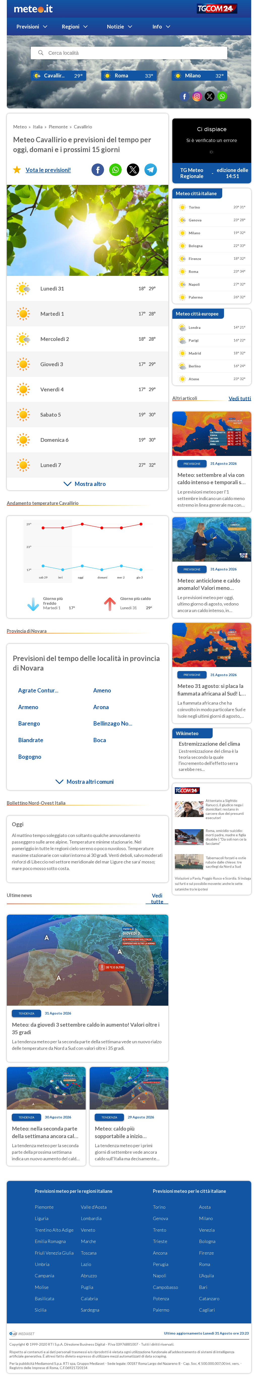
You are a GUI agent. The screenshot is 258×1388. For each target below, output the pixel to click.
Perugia (160, 1264)
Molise (42, 1287)
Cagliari (207, 1310)
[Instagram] (197, 96)
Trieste (160, 1241)
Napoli (159, 1275)
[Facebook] (184, 96)
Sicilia (40, 1310)
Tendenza (26, 1013)
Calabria (89, 1298)
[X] (210, 96)
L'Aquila (206, 1275)
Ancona (160, 1253)
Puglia (87, 1287)
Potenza (161, 1298)
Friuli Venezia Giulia (54, 1253)
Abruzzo (89, 1275)
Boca (99, 740)
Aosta (205, 1207)
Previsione (192, 464)
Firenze (206, 1253)
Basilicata (44, 1298)
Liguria (41, 1218)
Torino (159, 1207)
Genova (160, 1218)
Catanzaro (209, 1298)
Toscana (88, 1253)
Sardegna (90, 1310)
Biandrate (30, 740)
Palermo (161, 1310)
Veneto (88, 1230)
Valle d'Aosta (94, 1207)
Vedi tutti (240, 398)
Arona (101, 707)
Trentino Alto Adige (54, 1230)
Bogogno (29, 756)
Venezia (207, 1230)
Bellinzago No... (112, 723)
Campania (44, 1275)
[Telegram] (150, 169)
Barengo (29, 723)
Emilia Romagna (50, 1241)
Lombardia (91, 1218)
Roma (204, 1264)
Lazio (86, 1264)
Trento (159, 1230)
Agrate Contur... (38, 690)
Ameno (102, 690)
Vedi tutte (157, 898)
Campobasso (165, 1287)
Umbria (42, 1264)
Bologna (207, 1241)
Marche (88, 1241)
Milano (206, 1218)
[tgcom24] (217, 9)
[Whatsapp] (115, 169)
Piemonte (44, 1207)
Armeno (28, 707)
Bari (203, 1287)
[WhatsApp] (222, 96)
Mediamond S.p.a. (48, 1363)
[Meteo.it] (33, 9)
